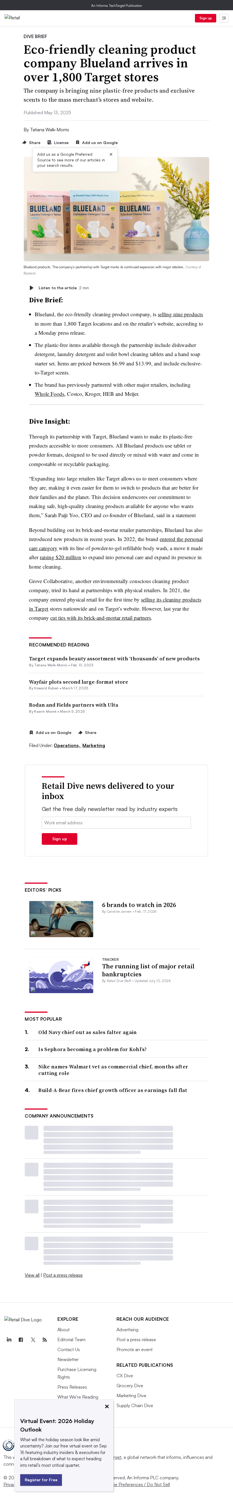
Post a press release (63, 1275)
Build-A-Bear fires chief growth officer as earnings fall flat (112, 1090)
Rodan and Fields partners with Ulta (73, 704)
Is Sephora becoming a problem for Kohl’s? (92, 1049)
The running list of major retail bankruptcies (148, 970)
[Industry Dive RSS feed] (45, 1340)
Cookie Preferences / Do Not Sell (136, 1484)
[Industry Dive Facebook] (21, 1340)
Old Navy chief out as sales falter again (87, 1032)
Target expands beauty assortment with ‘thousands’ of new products (114, 658)
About (63, 1329)
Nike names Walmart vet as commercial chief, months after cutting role (113, 1070)
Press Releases (72, 1387)
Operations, (67, 745)
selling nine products (180, 314)
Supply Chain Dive (134, 1405)
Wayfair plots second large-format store (78, 681)
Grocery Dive (129, 1385)
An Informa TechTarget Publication (116, 5)
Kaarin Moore (45, 711)
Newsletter (68, 1359)
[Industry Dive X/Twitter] (33, 1340)
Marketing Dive (131, 1395)
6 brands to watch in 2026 (139, 904)
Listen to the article (64, 287)
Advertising (127, 1329)
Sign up (205, 18)
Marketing (93, 745)
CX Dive (124, 1375)
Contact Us (68, 1349)
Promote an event (134, 1349)
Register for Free (41, 1479)
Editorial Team (71, 1339)
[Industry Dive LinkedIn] (9, 1340)
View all (32, 1275)
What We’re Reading (77, 1397)
